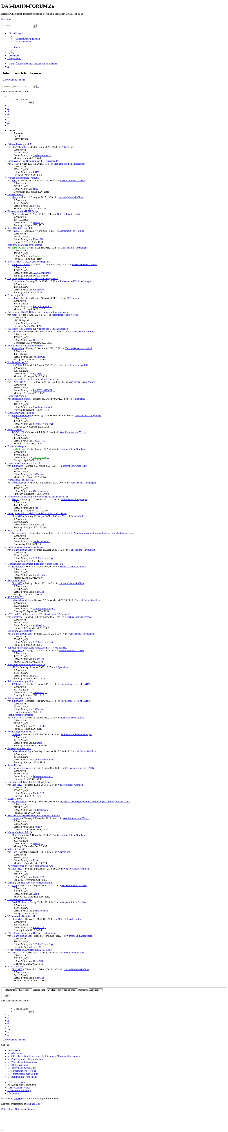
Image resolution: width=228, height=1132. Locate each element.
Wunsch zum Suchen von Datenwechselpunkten (31, 933)
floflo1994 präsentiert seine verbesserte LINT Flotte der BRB (37, 647)
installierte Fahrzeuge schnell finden (24, 245)
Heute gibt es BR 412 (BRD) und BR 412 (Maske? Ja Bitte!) (37, 513)
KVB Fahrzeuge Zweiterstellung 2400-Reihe (29, 949)
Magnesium (17, 566)
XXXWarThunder (21, 264)
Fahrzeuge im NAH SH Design (22, 211)
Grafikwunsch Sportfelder (20, 714)
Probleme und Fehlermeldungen (69, 163)
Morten (15, 214)
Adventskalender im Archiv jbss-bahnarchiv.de (30, 866)
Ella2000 (16, 365)
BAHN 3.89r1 (14, 798)
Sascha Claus (18, 247)
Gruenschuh (18, 281)
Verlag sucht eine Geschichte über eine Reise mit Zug (33, 379)
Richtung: (83, 989)
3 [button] (8, 111)
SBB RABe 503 (15, 597)
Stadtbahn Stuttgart (21, 398)
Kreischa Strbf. (14, 429)
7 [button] (8, 122)
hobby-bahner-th (20, 298)
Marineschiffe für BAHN (19, 832)
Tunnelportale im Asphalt (19, 899)
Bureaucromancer (20, 768)
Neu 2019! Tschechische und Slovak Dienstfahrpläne (33, 815)
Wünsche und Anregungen (74, 247)
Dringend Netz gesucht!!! (19, 144)
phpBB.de (35, 1103)
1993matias (17, 466)
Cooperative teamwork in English (23, 463)
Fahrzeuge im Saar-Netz (19, 748)
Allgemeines (68, 147)
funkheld (16, 734)
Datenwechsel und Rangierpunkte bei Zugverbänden (33, 161)
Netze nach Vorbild (16, 396)
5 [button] (8, 116)
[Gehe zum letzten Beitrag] (50, 155)
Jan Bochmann (19, 533)
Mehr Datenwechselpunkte (20, 412)
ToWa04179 (18, 432)
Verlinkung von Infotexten (20, 631)
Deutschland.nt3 (15, 194)
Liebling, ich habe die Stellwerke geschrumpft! (30, 882)
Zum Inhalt (6, 19)
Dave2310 (17, 231)
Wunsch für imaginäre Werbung (23, 177)
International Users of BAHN (76, 466)
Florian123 (17, 516)
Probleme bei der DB (17, 362)
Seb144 (15, 499)
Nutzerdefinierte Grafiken (72, 180)
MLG (14, 667)
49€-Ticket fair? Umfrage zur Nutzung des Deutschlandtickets (37, 328)
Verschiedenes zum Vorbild (64, 314)
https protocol (14, 530)
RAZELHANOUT (21, 382)
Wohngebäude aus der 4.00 (20, 480)
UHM (15, 163)
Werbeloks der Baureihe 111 (21, 916)
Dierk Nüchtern (19, 482)
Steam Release (14, 765)
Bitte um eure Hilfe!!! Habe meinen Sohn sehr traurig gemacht (37, 312)
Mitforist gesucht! (16, 849)
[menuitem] (27, 38)
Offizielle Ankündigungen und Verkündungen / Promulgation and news (99, 533)
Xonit (14, 885)
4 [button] (8, 114)
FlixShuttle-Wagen (16, 446)
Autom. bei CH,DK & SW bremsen (25, 345)
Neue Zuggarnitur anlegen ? (21, 731)
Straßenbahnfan (19, 147)
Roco (14, 180)
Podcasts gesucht (15, 295)
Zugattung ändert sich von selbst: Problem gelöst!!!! (32, 278)
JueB (14, 314)
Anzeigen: (9, 989)
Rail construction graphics (20, 681)
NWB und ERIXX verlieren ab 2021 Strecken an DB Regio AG (39, 614)
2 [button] (8, 108)
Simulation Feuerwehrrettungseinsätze (26, 664)
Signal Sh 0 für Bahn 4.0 (19, 228)
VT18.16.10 (18, 717)
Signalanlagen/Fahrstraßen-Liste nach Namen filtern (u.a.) (35, 563)
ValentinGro (18, 348)
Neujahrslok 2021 (16, 580)
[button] (8, 96)
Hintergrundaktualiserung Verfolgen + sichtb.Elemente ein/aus (37, 496)
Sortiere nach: (40, 989)
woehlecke (17, 617)
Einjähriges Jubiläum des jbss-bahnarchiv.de (29, 782)
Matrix (15, 197)
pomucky (16, 818)
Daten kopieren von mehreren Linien (25, 547)
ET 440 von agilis (16, 966)
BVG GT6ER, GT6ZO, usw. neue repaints (28, 261)
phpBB (17, 1098)
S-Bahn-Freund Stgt (21, 415)
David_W (16, 331)
